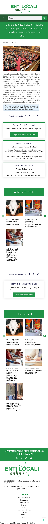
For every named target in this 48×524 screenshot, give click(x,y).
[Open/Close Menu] (3, 18)
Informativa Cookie (24, 510)
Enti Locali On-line (24, 497)
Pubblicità (24, 515)
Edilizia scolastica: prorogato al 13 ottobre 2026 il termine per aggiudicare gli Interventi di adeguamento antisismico (13, 255)
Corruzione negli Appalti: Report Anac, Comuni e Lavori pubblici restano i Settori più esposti (14, 406)
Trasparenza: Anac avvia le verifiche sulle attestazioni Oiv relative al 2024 (33, 371)
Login (24, 517)
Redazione (24, 500)
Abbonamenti (24, 502)
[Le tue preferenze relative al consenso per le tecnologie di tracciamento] (44, 520)
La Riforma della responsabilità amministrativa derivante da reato (13, 222)
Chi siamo (24, 505)
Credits (24, 512)
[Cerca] (44, 18)
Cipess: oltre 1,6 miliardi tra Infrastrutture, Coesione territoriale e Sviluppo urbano (33, 222)
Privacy (24, 507)
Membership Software (28, 523)
